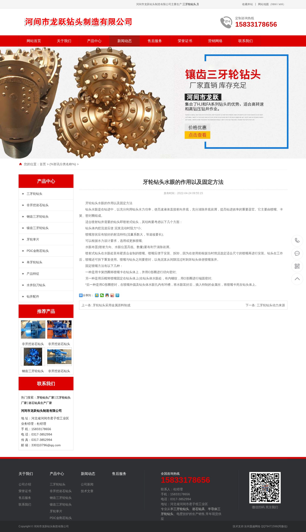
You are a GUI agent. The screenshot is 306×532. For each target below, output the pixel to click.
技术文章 (87, 491)
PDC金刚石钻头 (38, 251)
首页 (43, 164)
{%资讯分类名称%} (63, 164)
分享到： (88, 295)
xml (281, 4)
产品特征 (33, 273)
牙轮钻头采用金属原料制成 (111, 305)
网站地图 (263, 4)
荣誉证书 (185, 41)
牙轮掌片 (33, 239)
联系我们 (245, 41)
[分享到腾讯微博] (117, 295)
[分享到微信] (102, 295)
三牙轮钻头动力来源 (271, 305)
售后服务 (155, 41)
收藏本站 (247, 4)
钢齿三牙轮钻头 (38, 216)
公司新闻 (87, 484)
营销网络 (215, 41)
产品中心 (94, 41)
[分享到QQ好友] (107, 295)
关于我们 (64, 41)
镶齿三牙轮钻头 (38, 228)
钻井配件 (33, 296)
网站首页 (34, 41)
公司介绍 (25, 484)
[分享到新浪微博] (112, 295)
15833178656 (297, 241)
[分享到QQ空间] (97, 295)
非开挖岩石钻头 (38, 205)
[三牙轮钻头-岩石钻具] (88, 22)
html (274, 4)
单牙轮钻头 (34, 262)
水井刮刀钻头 (36, 285)
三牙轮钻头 (34, 193)
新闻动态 (124, 41)
